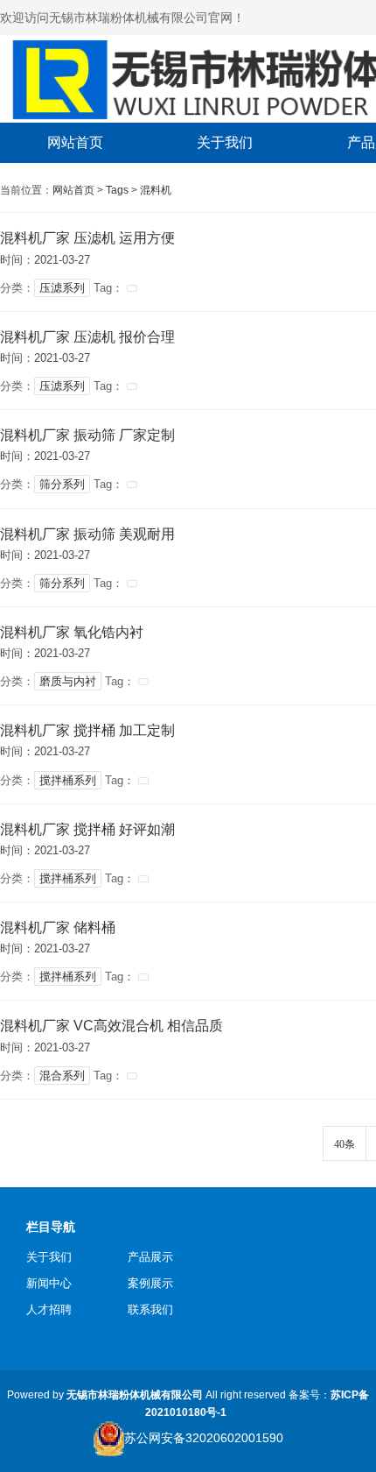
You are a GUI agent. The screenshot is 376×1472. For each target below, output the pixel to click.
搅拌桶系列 (67, 780)
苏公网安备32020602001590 (203, 1438)
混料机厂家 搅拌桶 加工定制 (87, 730)
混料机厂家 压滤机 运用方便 (87, 237)
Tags (117, 190)
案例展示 (150, 1283)
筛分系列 (62, 484)
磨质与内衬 (67, 681)
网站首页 (73, 190)
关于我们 (49, 1256)
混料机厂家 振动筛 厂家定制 (87, 435)
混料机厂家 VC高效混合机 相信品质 (111, 1025)
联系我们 (150, 1309)
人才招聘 (49, 1309)
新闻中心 (49, 1283)
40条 (344, 1144)
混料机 (155, 190)
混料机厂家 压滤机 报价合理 (87, 336)
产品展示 (150, 1256)
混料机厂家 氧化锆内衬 (71, 632)
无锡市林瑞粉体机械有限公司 (134, 1395)
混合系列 (62, 1075)
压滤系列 (62, 287)
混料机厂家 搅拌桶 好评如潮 (87, 829)
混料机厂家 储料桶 (57, 927)
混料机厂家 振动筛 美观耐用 (87, 534)
